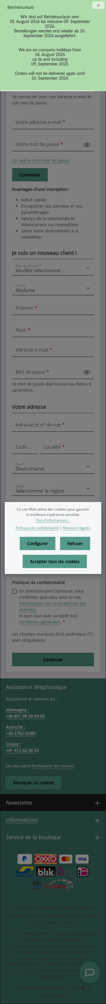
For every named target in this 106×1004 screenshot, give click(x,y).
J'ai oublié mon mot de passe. (41, 160)
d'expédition (19, 915)
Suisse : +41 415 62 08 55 (22, 747)
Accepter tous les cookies (55, 561)
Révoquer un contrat (33, 782)
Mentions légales (77, 527)
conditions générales (39, 622)
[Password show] (86, 144)
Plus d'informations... (53, 520)
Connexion (29, 175)
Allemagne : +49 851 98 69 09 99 (25, 713)
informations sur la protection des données (53, 606)
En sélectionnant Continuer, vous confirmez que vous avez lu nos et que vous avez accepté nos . (53, 606)
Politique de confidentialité (37, 527)
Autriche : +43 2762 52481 (21, 730)
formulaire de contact (53, 766)
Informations (22, 819)
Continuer (53, 659)
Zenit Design (53, 995)
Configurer (37, 543)
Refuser (75, 543)
